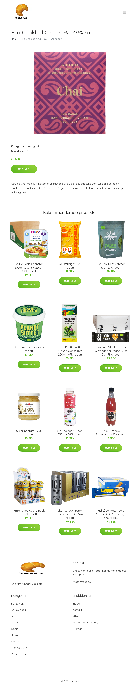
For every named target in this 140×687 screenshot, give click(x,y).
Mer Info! (24, 169)
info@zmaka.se (82, 582)
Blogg (76, 603)
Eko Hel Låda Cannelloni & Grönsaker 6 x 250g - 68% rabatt (29, 267)
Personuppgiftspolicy (85, 622)
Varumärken (18, 654)
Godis (14, 628)
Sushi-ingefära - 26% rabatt (29, 432)
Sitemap (77, 628)
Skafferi (15, 641)
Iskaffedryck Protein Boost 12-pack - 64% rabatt (70, 514)
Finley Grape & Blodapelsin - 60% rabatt (111, 432)
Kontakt (77, 610)
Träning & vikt (19, 647)
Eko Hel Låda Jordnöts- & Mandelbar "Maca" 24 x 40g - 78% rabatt (111, 351)
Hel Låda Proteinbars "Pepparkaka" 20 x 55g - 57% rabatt (111, 514)
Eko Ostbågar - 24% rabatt (70, 265)
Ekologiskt (32, 146)
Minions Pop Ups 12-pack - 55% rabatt (29, 512)
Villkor (76, 616)
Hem (14, 38)
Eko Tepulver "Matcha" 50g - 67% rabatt (111, 265)
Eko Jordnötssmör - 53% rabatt (29, 349)
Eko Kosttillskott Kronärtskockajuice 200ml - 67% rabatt (70, 351)
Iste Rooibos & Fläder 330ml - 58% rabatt (70, 432)
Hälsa (14, 635)
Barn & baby (18, 610)
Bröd (14, 616)
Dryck (14, 622)
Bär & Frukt (17, 603)
